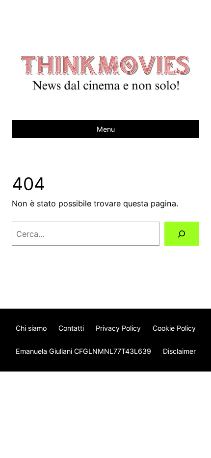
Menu (106, 129)
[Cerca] (181, 234)
